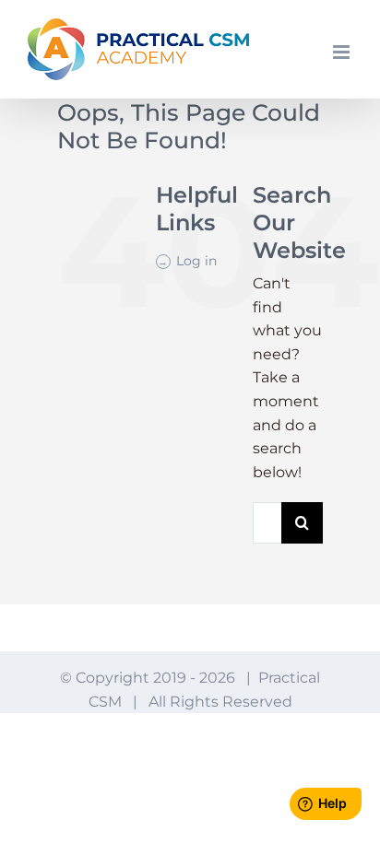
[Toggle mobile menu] (342, 52)
